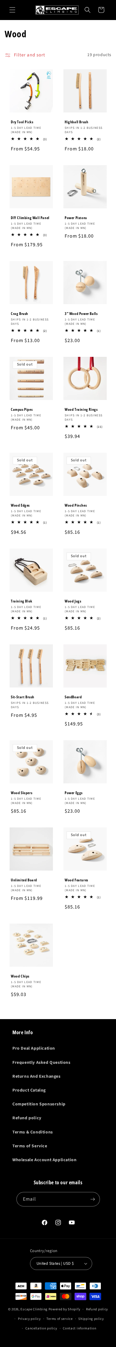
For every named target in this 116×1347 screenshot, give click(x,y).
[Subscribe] (93, 1199)
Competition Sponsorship (39, 1104)
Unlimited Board (24, 880)
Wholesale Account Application (44, 1160)
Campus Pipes (21, 409)
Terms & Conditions (32, 1132)
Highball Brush (76, 121)
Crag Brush (19, 313)
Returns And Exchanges (36, 1076)
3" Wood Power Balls (81, 313)
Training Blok (21, 601)
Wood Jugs (73, 601)
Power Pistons (76, 217)
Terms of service (59, 1318)
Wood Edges (20, 505)
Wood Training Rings (81, 409)
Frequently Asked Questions (41, 1062)
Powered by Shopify (64, 1309)
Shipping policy (91, 1318)
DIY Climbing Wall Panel (30, 217)
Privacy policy (29, 1318)
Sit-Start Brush (22, 697)
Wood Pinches (76, 505)
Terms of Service (29, 1146)
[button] (12, 10)
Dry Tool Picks (22, 121)
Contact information (79, 1328)
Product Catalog (29, 1090)
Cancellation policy (41, 1328)
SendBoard (73, 697)
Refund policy (26, 1118)
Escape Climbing (34, 1309)
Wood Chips (20, 976)
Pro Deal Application (33, 1048)
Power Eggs (74, 792)
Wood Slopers (21, 792)
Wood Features (76, 880)
